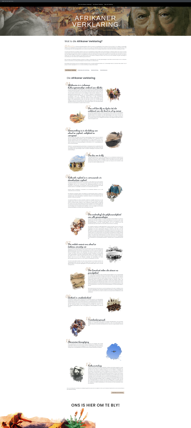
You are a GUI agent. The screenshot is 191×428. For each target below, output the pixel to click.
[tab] (71, 70)
